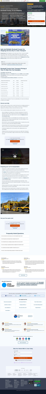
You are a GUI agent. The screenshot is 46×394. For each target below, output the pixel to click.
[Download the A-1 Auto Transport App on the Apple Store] (30, 383)
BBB (29, 340)
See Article (18, 286)
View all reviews (23, 275)
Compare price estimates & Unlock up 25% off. (14, 64)
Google (17, 340)
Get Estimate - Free (36, 21)
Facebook (20, 340)
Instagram (23, 340)
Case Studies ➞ (7, 310)
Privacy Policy (16, 386)
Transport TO (29, 17)
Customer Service (16, 381)
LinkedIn (26, 340)
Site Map (6, 387)
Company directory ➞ (23, 304)
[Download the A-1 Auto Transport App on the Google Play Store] (30, 381)
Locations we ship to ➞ (7, 304)
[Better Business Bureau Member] (37, 385)
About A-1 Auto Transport (24, 381)
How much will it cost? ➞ (23, 307)
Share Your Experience (23, 342)
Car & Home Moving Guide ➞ (38, 304)
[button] (42, 1)
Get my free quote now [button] (15, 141)
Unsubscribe (15, 387)
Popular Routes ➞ (38, 307)
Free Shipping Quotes (8, 381)
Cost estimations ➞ (8, 307)
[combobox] (36, 15)
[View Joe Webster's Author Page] (15, 316)
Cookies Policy (16, 385)
